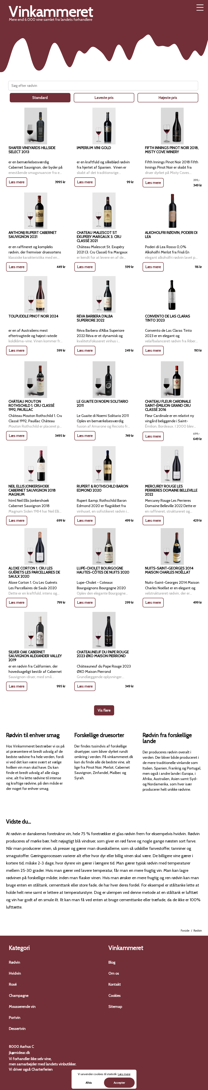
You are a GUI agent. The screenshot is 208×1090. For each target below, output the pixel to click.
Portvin (14, 1017)
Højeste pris (168, 97)
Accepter (119, 1082)
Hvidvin (15, 973)
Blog (111, 962)
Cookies (114, 995)
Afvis (89, 1082)
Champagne (18, 995)
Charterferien (42, 1069)
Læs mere (16, 182)
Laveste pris (104, 97)
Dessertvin (17, 1028)
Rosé (13, 984)
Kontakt (114, 984)
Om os (113, 973)
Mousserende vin (22, 1006)
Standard (40, 97)
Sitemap (115, 1006)
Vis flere (104, 710)
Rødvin (14, 962)
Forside (185, 930)
